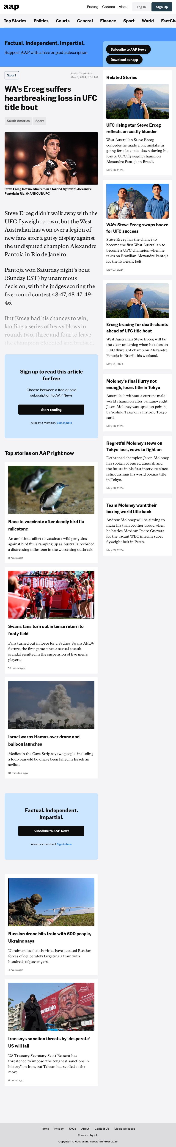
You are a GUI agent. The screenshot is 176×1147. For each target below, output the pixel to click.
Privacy (58, 1128)
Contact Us (102, 1128)
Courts (63, 21)
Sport (129, 21)
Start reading (51, 409)
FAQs (72, 1128)
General (85, 21)
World (148, 21)
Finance (108, 21)
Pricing (93, 7)
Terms (45, 1128)
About (124, 7)
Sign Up (162, 7)
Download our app (124, 59)
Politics (41, 21)
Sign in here (64, 422)
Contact (108, 7)
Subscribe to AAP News (128, 49)
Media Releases (124, 1128)
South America (18, 120)
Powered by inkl (88, 1135)
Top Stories (15, 21)
